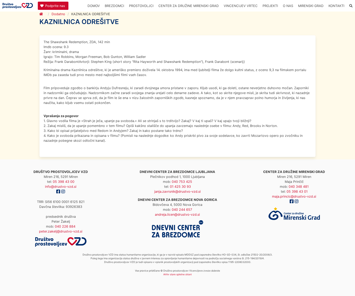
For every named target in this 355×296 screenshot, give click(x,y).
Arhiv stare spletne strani (177, 274)
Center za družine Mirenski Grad (188, 6)
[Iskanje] (351, 6)
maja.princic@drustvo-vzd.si (294, 196)
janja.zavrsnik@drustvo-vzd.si (177, 191)
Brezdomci (114, 6)
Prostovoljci (141, 6)
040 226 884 (65, 226)
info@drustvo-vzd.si (60, 186)
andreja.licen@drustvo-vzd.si (177, 214)
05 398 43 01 (297, 191)
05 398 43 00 (63, 182)
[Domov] (43, 14)
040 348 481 (299, 186)
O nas (288, 6)
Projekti (270, 6)
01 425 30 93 (180, 186)
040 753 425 (182, 182)
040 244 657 (182, 209)
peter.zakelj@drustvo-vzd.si (60, 231)
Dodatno (58, 14)
